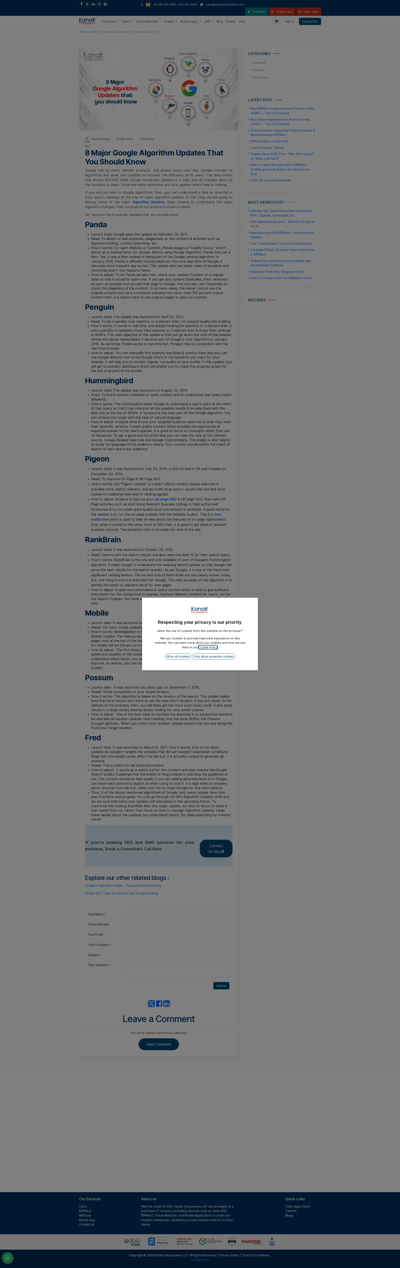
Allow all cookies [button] (178, 656)
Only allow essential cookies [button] (214, 656)
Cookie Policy (208, 647)
